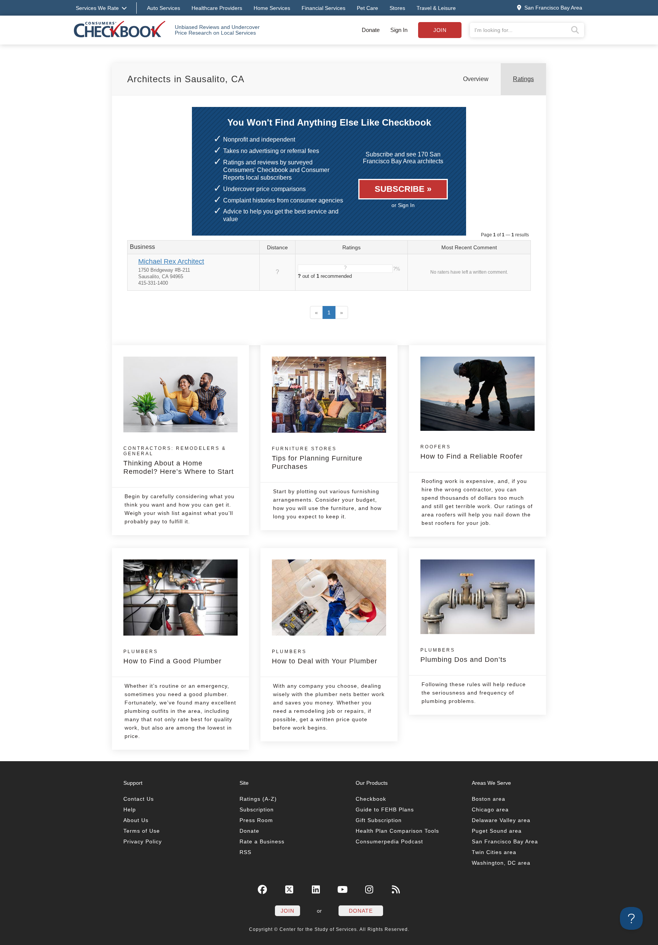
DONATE (361, 911)
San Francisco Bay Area (505, 841)
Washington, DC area (501, 863)
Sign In (398, 30)
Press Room (256, 820)
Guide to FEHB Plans (385, 809)
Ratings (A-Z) (258, 799)
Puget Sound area (497, 831)
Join (439, 30)
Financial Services (323, 8)
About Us (136, 820)
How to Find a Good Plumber (172, 657)
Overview (476, 79)
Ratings (523, 79)
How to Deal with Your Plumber (324, 657)
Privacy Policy (142, 841)
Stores (397, 8)
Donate (371, 30)
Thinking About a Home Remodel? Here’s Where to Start (178, 460)
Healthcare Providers (217, 8)
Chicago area (490, 809)
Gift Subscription (379, 820)
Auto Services (163, 8)
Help (129, 809)
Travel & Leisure (436, 8)
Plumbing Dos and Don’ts (463, 655)
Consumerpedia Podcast (389, 841)
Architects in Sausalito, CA (185, 79)
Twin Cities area (494, 852)
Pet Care (367, 8)
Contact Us (138, 799)
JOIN (287, 911)
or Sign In (403, 205)
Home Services (272, 8)
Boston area (488, 799)
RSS (245, 852)
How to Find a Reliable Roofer (471, 452)
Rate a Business (262, 841)
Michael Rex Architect (171, 261)
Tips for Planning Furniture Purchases (317, 458)
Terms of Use (141, 831)
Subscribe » (403, 189)
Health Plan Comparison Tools (397, 831)
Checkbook (371, 799)
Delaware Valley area (501, 820)
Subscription (257, 809)
